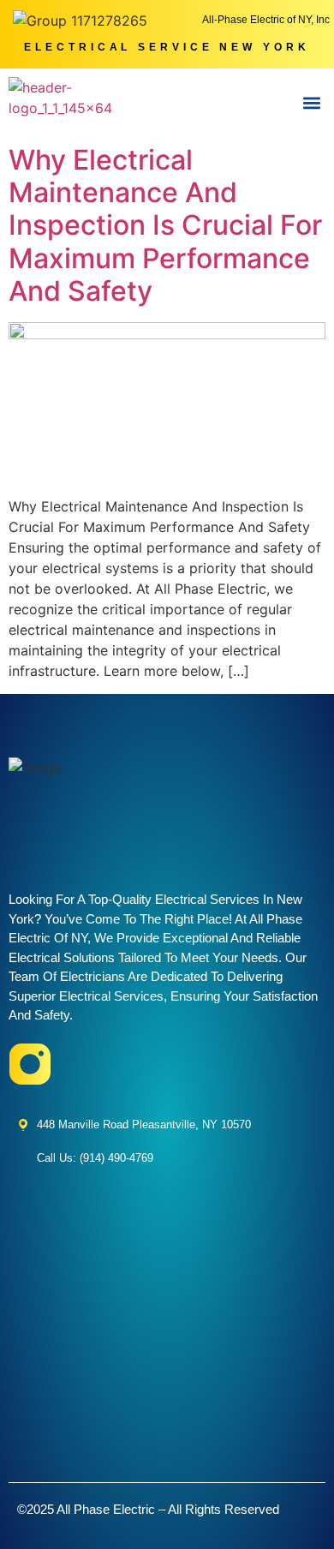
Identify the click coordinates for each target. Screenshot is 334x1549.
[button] (311, 102)
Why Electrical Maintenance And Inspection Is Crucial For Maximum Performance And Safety (165, 225)
